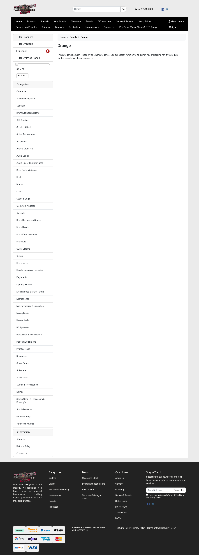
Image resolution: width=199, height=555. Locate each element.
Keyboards (21, 277)
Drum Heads (22, 227)
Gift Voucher (22, 120)
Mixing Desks (22, 313)
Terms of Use (153, 528)
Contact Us (109, 27)
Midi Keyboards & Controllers (30, 306)
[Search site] (123, 9)
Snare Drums (22, 363)
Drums (58, 27)
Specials (45, 21)
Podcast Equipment (26, 342)
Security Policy (168, 528)
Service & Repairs (124, 21)
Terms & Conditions (176, 495)
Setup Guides (144, 21)
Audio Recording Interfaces (29, 163)
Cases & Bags (23, 198)
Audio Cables (22, 156)
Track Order (121, 512)
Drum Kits (21, 241)
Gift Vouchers (104, 21)
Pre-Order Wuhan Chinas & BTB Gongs (138, 27)
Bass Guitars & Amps (26, 170)
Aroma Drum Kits (24, 148)
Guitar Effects (23, 249)
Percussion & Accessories (29, 334)
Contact (119, 484)
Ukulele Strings (23, 416)
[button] (176, 21)
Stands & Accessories (27, 384)
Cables (19, 191)
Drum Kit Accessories (26, 234)
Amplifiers (21, 141)
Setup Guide (121, 501)
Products (31, 21)
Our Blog (119, 489)
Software (21, 370)
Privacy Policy (155, 498)
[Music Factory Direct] (25, 9)
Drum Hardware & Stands (28, 220)
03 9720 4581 (145, 8)
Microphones (22, 299)
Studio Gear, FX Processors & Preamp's (30, 401)
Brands (89, 21)
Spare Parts (22, 377)
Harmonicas (91, 27)
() (172, 27)
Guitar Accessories (25, 134)
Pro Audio (73, 27)
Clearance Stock (90, 478)
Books (19, 177)
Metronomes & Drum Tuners (30, 291)
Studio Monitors (24, 409)
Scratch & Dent (23, 127)
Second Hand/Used (25, 27)
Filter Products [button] (24, 37)
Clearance (76, 21)
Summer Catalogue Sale (92, 497)
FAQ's (118, 518)
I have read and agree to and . (165, 496)
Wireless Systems (25, 424)
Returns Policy (23, 446)
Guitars (45, 27)
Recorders (21, 356)
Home (19, 21)
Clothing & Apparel (25, 206)
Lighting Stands (24, 284)
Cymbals (20, 213)
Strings (19, 392)
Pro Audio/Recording (59, 489)
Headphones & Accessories (29, 270)
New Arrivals (60, 21)
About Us (20, 439)
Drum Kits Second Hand (27, 113)
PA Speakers (22, 327)
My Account (121, 507)
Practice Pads (23, 349)
